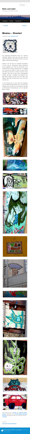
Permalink (4, 417)
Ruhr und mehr (9, 8)
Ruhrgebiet (5, 21)
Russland (25, 414)
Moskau (20, 414)
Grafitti (16, 414)
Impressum (4, 423)
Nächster (25, 25)
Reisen (25, 412)
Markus (14, 412)
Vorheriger (5, 25)
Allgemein (21, 412)
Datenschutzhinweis (12, 423)
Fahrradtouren (18, 21)
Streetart (11, 21)
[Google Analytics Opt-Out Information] (2, 431)
